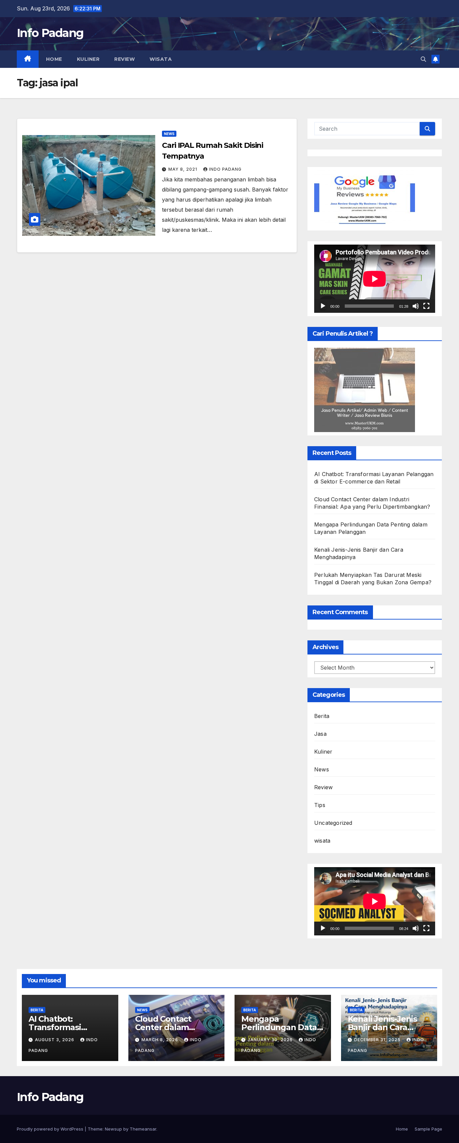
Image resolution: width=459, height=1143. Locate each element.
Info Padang (50, 33)
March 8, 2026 (160, 1039)
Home (54, 59)
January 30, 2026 (271, 1039)
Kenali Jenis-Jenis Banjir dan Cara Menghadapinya (382, 1027)
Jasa (320, 733)
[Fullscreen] (426, 306)
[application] (374, 279)
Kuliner (88, 59)
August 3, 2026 (55, 1039)
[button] (423, 59)
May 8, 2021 (183, 169)
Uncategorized (333, 822)
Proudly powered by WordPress (51, 1129)
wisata (161, 59)
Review (124, 59)
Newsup (113, 1129)
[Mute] (415, 306)
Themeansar (143, 1129)
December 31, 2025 (378, 1039)
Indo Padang (225, 169)
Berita (321, 716)
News (169, 134)
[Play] (323, 306)
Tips (319, 805)
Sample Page (428, 1129)
